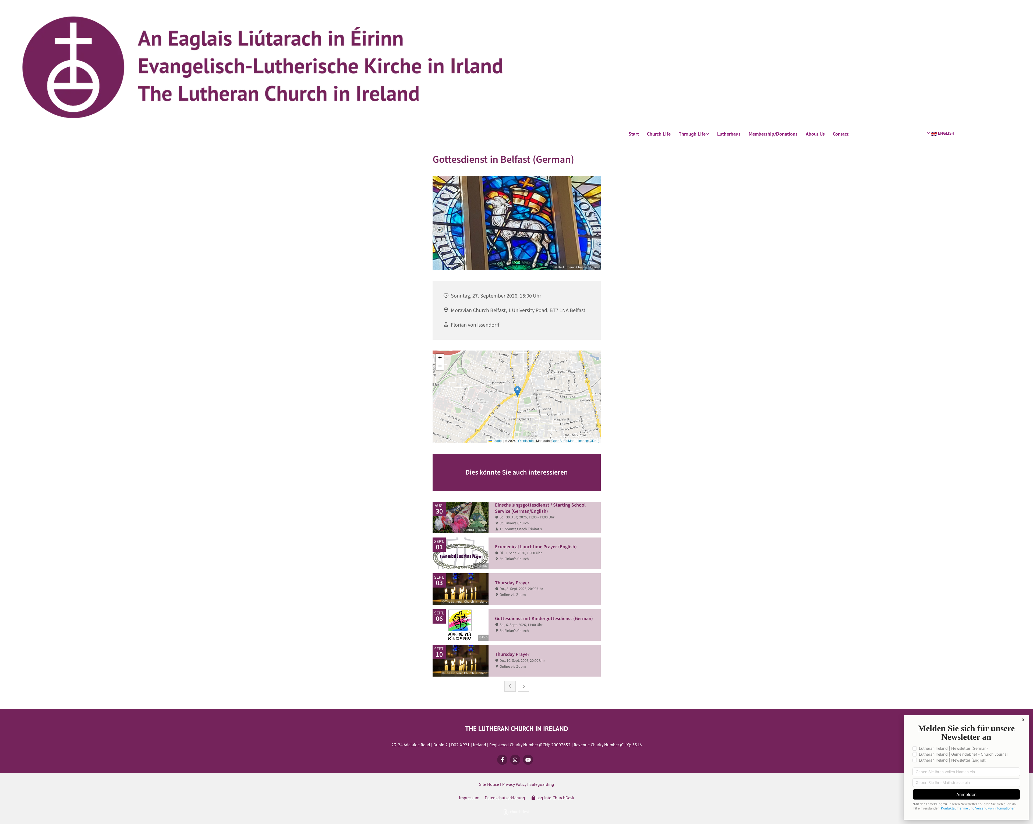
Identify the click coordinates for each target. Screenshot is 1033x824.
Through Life (692, 134)
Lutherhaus (729, 134)
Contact (840, 134)
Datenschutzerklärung (505, 797)
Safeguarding (541, 784)
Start (634, 134)
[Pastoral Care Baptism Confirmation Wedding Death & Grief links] (707, 134)
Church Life (659, 134)
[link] (694, 134)
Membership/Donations (773, 134)
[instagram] (515, 760)
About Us (815, 134)
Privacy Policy (514, 784)
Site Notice (489, 784)
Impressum (469, 797)
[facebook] (502, 760)
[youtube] (528, 760)
